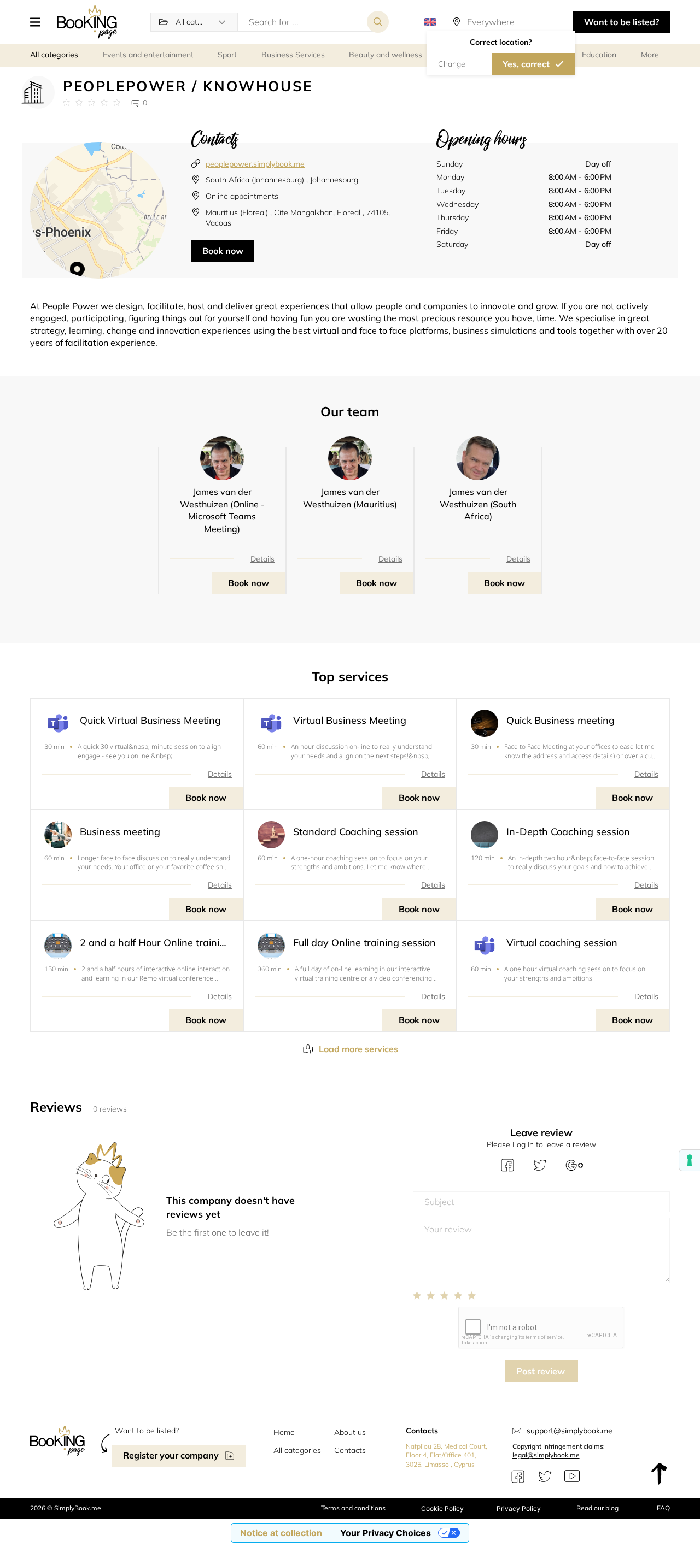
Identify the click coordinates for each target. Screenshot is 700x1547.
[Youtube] (572, 1476)
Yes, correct (526, 63)
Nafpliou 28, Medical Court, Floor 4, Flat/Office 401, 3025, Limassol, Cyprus (446, 1455)
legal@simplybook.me (546, 1455)
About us (350, 1432)
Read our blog (597, 1508)
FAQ (663, 1508)
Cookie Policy (442, 1508)
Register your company (171, 1455)
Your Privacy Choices (385, 1532)
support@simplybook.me (569, 1431)
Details (262, 559)
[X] (545, 1476)
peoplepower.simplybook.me (255, 164)
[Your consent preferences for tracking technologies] (689, 1160)
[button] (39, 22)
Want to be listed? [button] (621, 21)
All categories (297, 1450)
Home (284, 1432)
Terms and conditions (353, 1508)
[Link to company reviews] (91, 103)
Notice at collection (281, 1532)
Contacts (350, 1450)
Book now (222, 250)
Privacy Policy (519, 1508)
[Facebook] (518, 1476)
